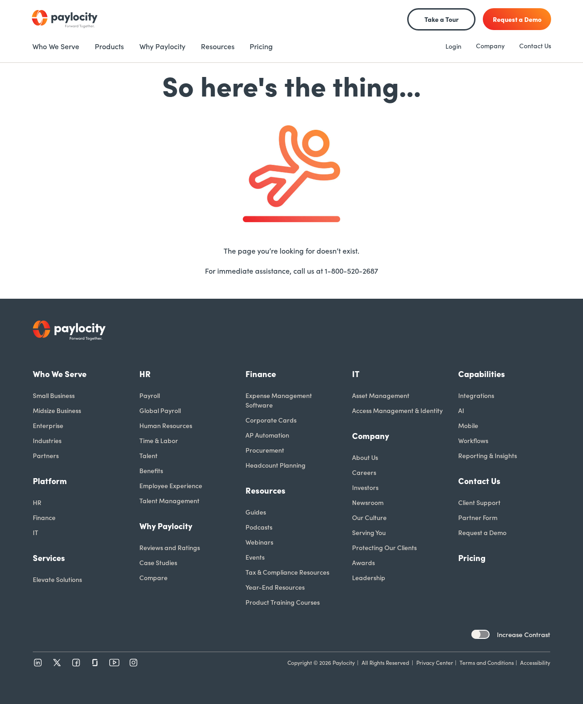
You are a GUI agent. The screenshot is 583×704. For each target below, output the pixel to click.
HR (37, 502)
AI (461, 410)
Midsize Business (57, 410)
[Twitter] (57, 663)
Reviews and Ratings (169, 547)
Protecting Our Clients (384, 547)
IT (35, 532)
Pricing (472, 557)
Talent (148, 455)
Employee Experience (170, 485)
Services (49, 557)
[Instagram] (133, 663)
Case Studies (158, 562)
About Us (365, 457)
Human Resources (165, 425)
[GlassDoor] (95, 663)
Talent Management (169, 500)
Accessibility (535, 662)
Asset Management (380, 395)
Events (255, 556)
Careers (364, 472)
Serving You (369, 532)
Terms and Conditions (487, 662)
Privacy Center (434, 662)
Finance (44, 517)
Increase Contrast (523, 634)
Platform (50, 480)
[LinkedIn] (38, 663)
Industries (47, 440)
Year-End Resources (275, 587)
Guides (255, 511)
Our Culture (369, 517)
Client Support (479, 502)
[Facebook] (76, 663)
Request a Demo (482, 532)
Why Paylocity (165, 525)
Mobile (468, 425)
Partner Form (477, 517)
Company (490, 45)
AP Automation (267, 434)
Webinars (259, 541)
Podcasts (258, 526)
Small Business (54, 395)
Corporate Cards (271, 419)
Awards (363, 562)
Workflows (473, 440)
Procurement (264, 449)
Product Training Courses (282, 602)
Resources (265, 490)
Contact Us (535, 45)
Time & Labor (158, 440)
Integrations (476, 395)
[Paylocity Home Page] (64, 19)
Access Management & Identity (397, 410)
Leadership (368, 577)
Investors (365, 487)
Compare (153, 577)
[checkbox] (480, 634)
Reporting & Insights (487, 455)
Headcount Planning (275, 464)
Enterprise (48, 425)
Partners (46, 455)
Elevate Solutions (57, 579)
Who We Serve (60, 373)
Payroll (149, 395)
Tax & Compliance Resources (287, 571)
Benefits (151, 470)
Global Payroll (160, 410)
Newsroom (368, 502)
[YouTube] (114, 663)
